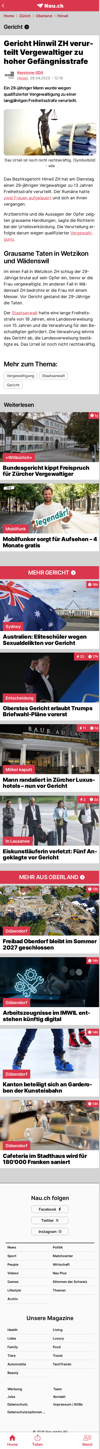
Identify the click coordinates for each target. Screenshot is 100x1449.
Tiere (11, 1355)
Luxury (58, 1338)
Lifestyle (14, 1290)
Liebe (11, 1338)
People (12, 1264)
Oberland (44, 15)
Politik (58, 1247)
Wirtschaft (61, 1264)
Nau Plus (60, 1273)
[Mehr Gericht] (50, 572)
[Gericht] (50, 26)
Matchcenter (63, 1256)
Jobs (11, 1397)
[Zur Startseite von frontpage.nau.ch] (50, 5)
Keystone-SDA (30, 72)
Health (12, 1330)
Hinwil (62, 15)
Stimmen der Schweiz (70, 1282)
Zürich (25, 15)
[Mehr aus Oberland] (50, 877)
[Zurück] (3, 5)
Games (13, 1282)
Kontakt (59, 1397)
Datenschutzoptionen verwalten (28, 1412)
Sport (11, 1256)
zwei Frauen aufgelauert (27, 197)
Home (9, 15)
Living (58, 1330)
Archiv (12, 1299)
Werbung (14, 1389)
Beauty (12, 1373)
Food (57, 1347)
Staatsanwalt (25, 312)
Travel (58, 1355)
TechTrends (62, 1364)
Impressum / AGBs (68, 1404)
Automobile (16, 1364)
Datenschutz (17, 1404)
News (11, 1247)
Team (57, 1389)
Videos (13, 1273)
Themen (59, 1290)
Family (12, 1347)
